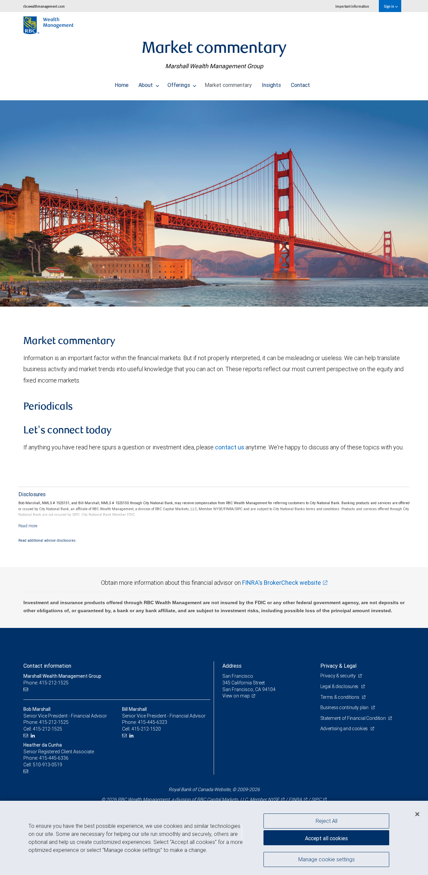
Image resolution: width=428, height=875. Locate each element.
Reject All (326, 820)
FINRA (295, 799)
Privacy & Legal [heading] (338, 665)
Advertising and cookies (344, 729)
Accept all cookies (326, 838)
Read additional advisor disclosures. (47, 540)
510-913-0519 (47, 765)
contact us (229, 447)
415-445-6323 (152, 722)
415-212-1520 (146, 729)
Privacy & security (338, 676)
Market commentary (228, 85)
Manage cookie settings (326, 859)
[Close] (417, 814)
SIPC (316, 799)
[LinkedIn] (33, 736)
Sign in (389, 6)
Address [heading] (231, 665)
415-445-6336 (54, 758)
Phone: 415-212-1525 (46, 683)
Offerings (179, 85)
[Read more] (27, 525)
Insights (271, 85)
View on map (236, 696)
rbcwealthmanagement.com (44, 6)
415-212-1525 (54, 722)
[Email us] (26, 689)
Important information (352, 6)
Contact (300, 85)
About (146, 85)
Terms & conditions (340, 697)
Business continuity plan (344, 707)
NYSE (273, 799)
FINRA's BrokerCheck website (281, 582)
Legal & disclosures (339, 686)
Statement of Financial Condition (353, 718)
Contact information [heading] (47, 665)
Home (121, 85)
